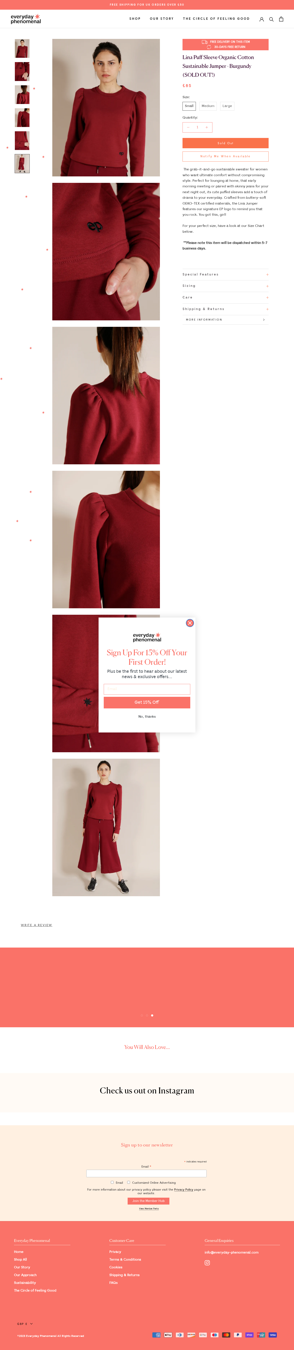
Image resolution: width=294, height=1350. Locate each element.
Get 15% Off (147, 702)
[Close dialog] (190, 623)
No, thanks (147, 716)
